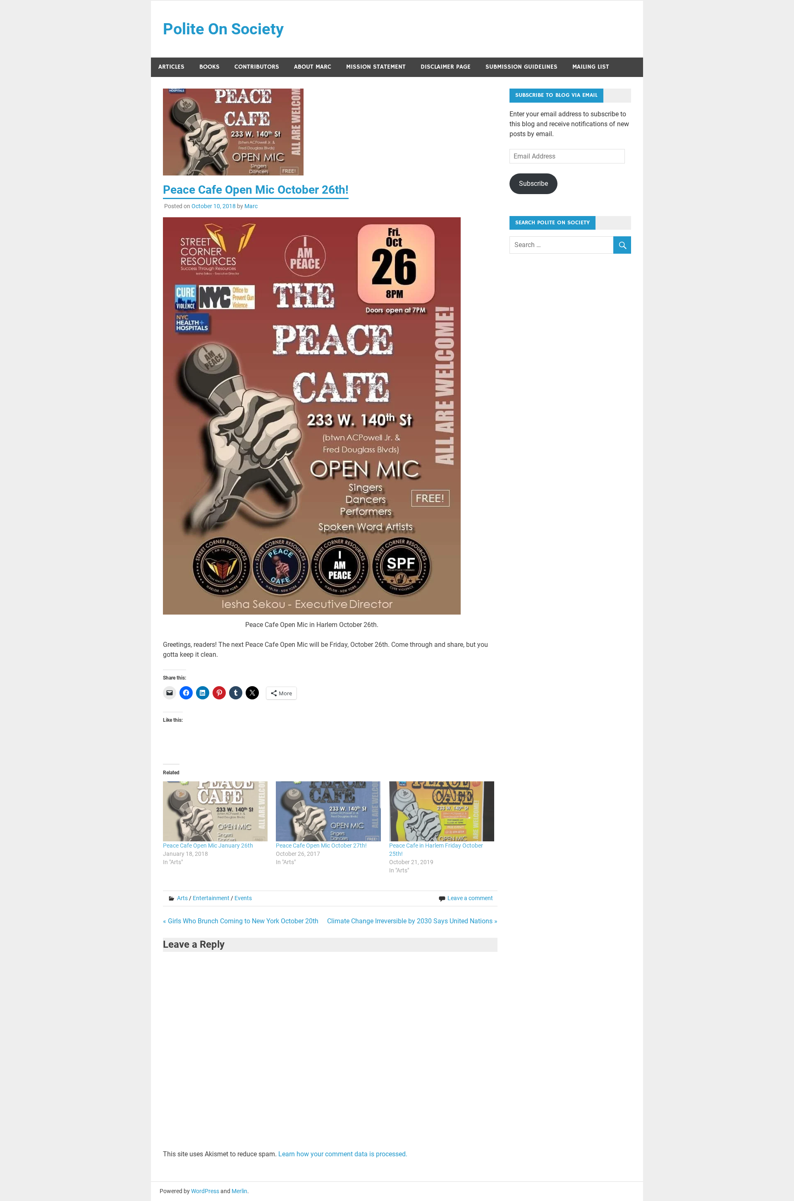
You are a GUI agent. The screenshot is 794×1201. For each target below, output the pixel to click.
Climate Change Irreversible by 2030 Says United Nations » (412, 921)
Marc (251, 206)
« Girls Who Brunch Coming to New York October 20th (240, 921)
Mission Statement (376, 67)
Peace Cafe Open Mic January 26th (208, 845)
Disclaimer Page (446, 67)
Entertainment (211, 898)
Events (243, 898)
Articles (171, 67)
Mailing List (590, 67)
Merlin (239, 1191)
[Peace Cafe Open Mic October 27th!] (328, 811)
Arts (182, 898)
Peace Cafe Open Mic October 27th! (322, 845)
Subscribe (533, 183)
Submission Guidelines (521, 67)
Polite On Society (223, 29)
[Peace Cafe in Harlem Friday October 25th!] (441, 811)
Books (209, 67)
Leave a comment (470, 898)
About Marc (312, 67)
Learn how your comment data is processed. (342, 1154)
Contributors (256, 67)
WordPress (205, 1191)
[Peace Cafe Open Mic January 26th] (215, 811)
